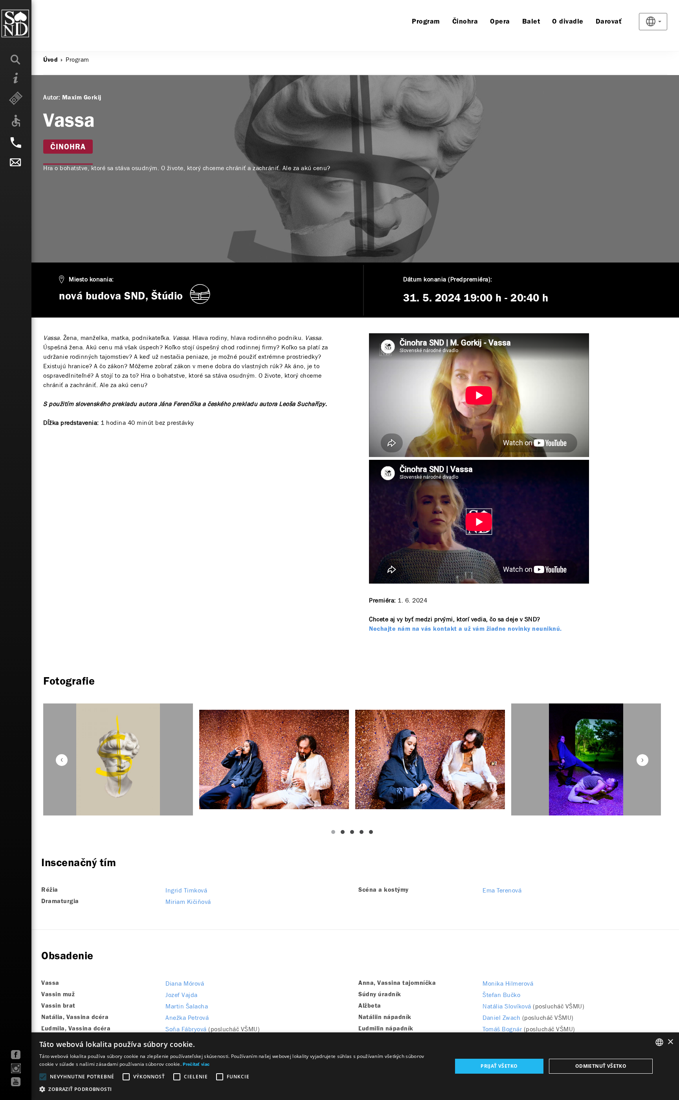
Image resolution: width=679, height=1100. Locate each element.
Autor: (51, 97)
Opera (500, 22)
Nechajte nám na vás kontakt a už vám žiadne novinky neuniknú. (465, 629)
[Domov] (31, 23)
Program (426, 22)
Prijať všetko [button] (499, 1066)
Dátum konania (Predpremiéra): (447, 279)
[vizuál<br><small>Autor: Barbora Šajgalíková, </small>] (118, 759)
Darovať (609, 22)
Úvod (50, 60)
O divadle (568, 22)
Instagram (16, 1068)
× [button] (670, 1042)
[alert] (339, 1066)
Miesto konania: (91, 279)
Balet (531, 22)
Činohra (465, 22)
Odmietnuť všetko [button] (600, 1066)
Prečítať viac (196, 1065)
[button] (239, 1089)
